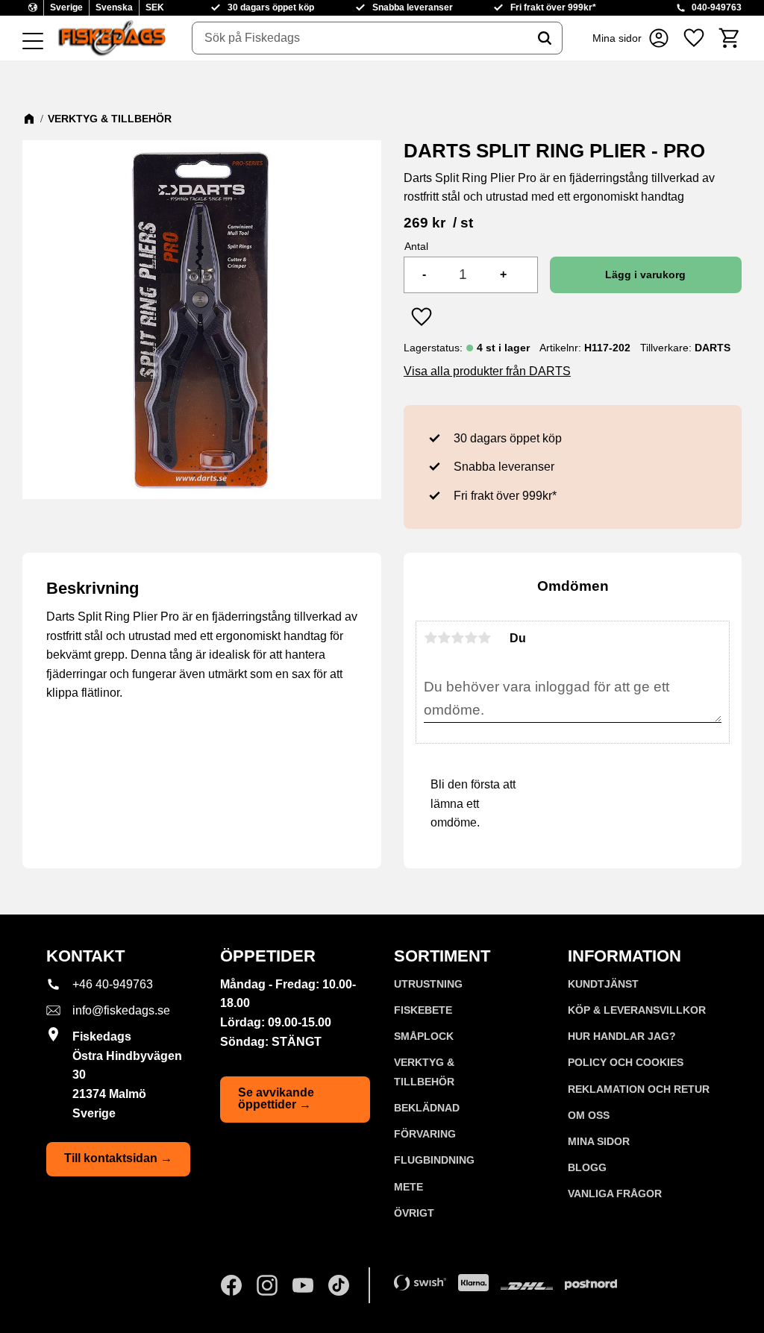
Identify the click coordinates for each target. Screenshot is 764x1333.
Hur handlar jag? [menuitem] (622, 1036)
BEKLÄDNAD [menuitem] (427, 1108)
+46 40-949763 (112, 984)
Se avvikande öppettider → (276, 1098)
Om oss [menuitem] (589, 1115)
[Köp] (646, 275)
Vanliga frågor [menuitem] (615, 1193)
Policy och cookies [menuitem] (625, 1062)
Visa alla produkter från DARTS (487, 371)
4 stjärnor (471, 637)
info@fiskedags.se (121, 1010)
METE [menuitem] (408, 1187)
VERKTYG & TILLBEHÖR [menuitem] (424, 1072)
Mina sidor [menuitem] (599, 1141)
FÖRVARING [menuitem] (425, 1134)
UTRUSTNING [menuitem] (428, 984)
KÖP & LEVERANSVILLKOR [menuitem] (637, 1010)
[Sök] (544, 38)
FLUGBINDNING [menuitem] (434, 1160)
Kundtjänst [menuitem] (603, 984)
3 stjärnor (457, 637)
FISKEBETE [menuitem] (423, 1010)
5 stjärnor (484, 637)
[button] (33, 42)
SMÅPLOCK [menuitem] (424, 1036)
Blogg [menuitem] (587, 1167)
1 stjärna (430, 637)
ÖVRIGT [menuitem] (414, 1213)
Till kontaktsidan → (118, 1158)
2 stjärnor (444, 637)
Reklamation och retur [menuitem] (639, 1089)
